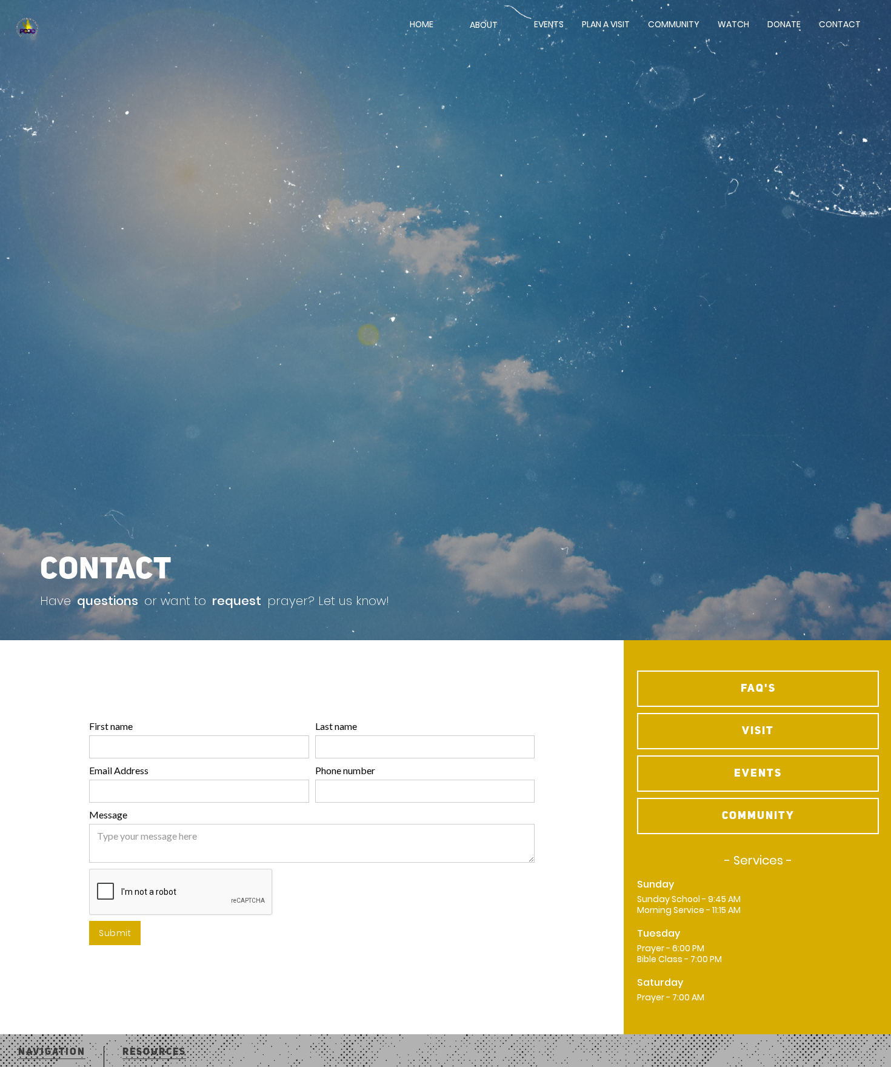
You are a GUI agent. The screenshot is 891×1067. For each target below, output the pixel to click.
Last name (336, 726)
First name (111, 726)
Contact (840, 24)
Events (549, 24)
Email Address (118, 770)
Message (108, 814)
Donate (784, 24)
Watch (733, 24)
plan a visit (606, 24)
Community (673, 24)
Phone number (345, 770)
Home (421, 24)
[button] (484, 30)
